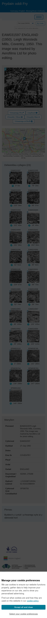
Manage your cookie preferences (21, 580)
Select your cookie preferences (23, 613)
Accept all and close (23, 607)
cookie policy (33, 600)
